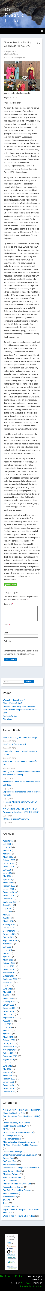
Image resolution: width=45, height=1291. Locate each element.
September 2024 (10, 902)
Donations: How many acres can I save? (19, 706)
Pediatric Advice (10, 716)
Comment (8, 604)
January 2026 (8, 863)
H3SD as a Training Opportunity (16, 819)
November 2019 (10, 1088)
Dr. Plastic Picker (15, 15)
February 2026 (9, 860)
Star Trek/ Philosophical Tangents (17, 1190)
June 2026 (7, 847)
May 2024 (7, 915)
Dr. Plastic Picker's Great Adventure (18, 1132)
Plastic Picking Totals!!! (13, 703)
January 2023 (8, 966)
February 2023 (9, 963)
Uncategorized (19, 58)
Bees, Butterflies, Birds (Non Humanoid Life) (21, 1116)
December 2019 (10, 1085)
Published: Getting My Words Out (17, 1184)
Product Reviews (10, 1180)
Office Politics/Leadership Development (20, 1155)
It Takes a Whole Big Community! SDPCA (20, 802)
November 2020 (10, 1050)
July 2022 (7, 985)
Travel (5, 1203)
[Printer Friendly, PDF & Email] (10, 584)
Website (7, 641)
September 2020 (10, 1056)
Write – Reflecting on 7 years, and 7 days (20, 737)
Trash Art (6, 1200)
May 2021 (7, 1030)
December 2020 (10, 1047)
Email (6, 633)
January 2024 (8, 928)
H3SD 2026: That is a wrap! (14, 744)
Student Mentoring (10, 1193)
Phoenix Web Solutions (31, 1286)
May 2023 (7, 953)
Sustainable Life (10, 1197)
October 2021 (9, 1014)
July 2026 (7, 844)
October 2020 (9, 1053)
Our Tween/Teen (10, 1161)
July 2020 (7, 1063)
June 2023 (7, 950)
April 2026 (7, 854)
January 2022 (8, 1005)
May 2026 (7, 850)
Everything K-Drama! (11, 1135)
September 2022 (10, 979)
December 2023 (10, 931)
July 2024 (7, 908)
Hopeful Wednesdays (12, 1139)
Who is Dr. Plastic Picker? (14, 700)
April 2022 (7, 995)
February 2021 (9, 1040)
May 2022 (7, 992)
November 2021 (10, 1011)
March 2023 (8, 960)
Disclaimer (7, 719)
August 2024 (8, 905)
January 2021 (8, 1043)
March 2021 (8, 1037)
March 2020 (8, 1075)
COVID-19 (7, 1129)
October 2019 (9, 1092)
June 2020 (7, 1066)
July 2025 (7, 870)
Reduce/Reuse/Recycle (13, 1187)
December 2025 (10, 866)
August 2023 (8, 944)
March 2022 (8, 998)
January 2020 (8, 1082)
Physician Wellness (11, 1174)
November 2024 (10, 895)
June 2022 (7, 989)
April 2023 (7, 957)
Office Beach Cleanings (12, 1151)
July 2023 (7, 947)
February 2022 (9, 1001)
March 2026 (8, 857)
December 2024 (10, 892)
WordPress (26, 1283)
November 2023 (10, 934)
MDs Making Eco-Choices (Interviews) (19, 1142)
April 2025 (7, 879)
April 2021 (7, 1034)
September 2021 (10, 1018)
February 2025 (9, 886)
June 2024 (7, 911)
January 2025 (8, 889)
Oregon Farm (8, 1158)
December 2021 (10, 1008)
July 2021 (7, 1024)
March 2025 (8, 882)
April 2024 (7, 918)
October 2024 (9, 899)
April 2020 (7, 1072)
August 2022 (8, 982)
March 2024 (8, 921)
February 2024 (9, 924)
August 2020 (8, 1059)
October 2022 (9, 976)
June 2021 (7, 1027)
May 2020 (7, 1069)
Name (7, 624)
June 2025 (7, 873)
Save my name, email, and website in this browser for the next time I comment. (21, 652)
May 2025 (7, 876)
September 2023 (10, 940)
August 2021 (8, 1021)
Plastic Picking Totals (12, 1177)
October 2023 (9, 937)
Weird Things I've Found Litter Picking (19, 1216)
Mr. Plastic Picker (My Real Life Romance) (20, 1145)
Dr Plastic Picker (11, 54)
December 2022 (10, 969)
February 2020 (9, 1079)
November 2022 (10, 973)
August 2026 (8, 841)
